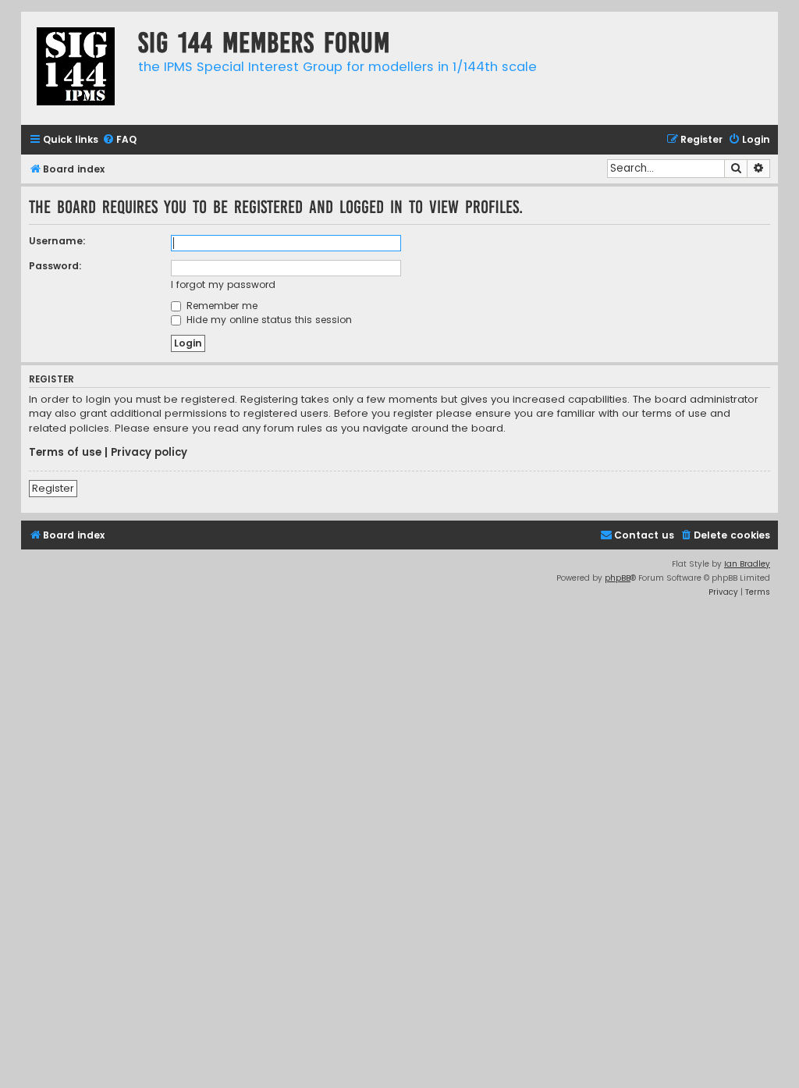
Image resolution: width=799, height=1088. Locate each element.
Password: (55, 265)
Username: (57, 240)
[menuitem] (119, 140)
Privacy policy (149, 453)
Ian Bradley (747, 564)
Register (53, 488)
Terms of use (65, 453)
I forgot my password (223, 284)
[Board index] (75, 68)
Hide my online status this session (267, 319)
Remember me (220, 305)
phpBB (617, 578)
